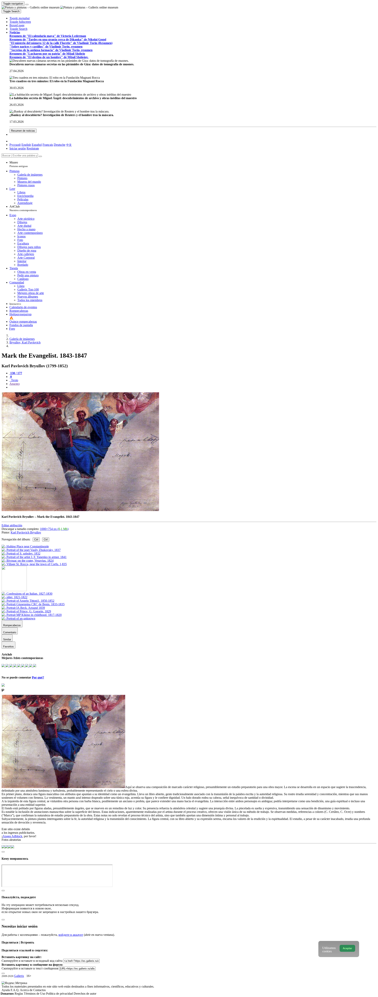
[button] (19, 18)
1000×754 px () (54, 529)
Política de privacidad (60, 993)
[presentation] (192, 387)
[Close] (40, 156)
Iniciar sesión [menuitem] (17, 148)
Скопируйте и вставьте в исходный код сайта (32, 960)
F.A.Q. (15, 990)
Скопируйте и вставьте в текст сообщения (30, 968)
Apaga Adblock (12, 836)
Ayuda (6, 990)
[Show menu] (27, 4)
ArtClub (23, 208)
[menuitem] (69, 144)
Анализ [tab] (14, 383)
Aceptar (347, 948)
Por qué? (38, 677)
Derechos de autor (85, 993)
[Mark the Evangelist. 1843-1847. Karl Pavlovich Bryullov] (80, 510)
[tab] (15, 373)
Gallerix (19, 976)
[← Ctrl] (34, 564)
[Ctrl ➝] (27, 593)
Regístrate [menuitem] (33, 148)
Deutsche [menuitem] (59, 144)
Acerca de (26, 990)
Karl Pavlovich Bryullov (26, 532)
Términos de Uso (35, 993)
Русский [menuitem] (15, 144)
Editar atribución (12, 525)
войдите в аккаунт (70, 934)
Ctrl (36, 539)
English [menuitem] (26, 144)
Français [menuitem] (48, 144)
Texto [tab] (14, 380)
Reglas (19, 993)
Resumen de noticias (23, 130)
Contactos (39, 990)
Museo (18, 164)
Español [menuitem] (37, 144)
